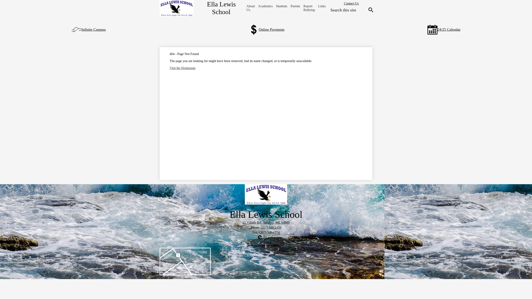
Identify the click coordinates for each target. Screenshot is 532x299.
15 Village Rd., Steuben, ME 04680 (266, 222)
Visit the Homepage (183, 68)
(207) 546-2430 (271, 227)
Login (266, 237)
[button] (250, 8)
